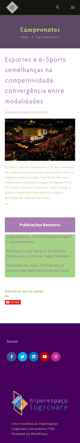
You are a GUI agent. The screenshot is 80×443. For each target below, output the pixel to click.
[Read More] (40, 203)
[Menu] (72, 7)
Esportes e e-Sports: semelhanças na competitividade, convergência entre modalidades (36, 80)
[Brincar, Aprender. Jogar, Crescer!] (12, 7)
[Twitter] (22, 356)
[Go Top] (73, 435)
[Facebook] (11, 356)
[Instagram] (55, 356)
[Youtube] (44, 356)
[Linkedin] (33, 356)
